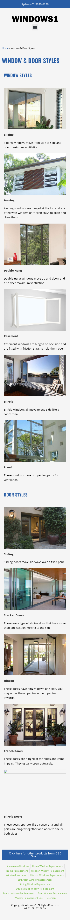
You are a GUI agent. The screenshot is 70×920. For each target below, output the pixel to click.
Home (5, 48)
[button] (35, 27)
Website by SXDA (35, 908)
